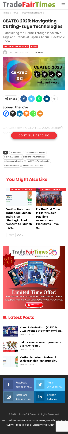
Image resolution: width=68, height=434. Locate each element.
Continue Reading (33, 135)
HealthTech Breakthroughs (38, 161)
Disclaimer (39, 424)
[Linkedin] (20, 113)
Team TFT (6, 420)
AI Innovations (16, 152)
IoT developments (11, 166)
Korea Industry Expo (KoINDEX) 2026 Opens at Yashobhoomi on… (41, 329)
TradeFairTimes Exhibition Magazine (32, 420)
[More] (40, 113)
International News (16, 46)
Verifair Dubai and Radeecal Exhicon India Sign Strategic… (38, 359)
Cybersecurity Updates (13, 161)
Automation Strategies (36, 152)
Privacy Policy (54, 424)
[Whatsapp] (33, 113)
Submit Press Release (18, 424)
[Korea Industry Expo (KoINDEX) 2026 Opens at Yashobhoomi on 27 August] (10, 331)
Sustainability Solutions (33, 166)
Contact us (60, 420)
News (34, 46)
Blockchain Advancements (34, 157)
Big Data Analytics (11, 157)
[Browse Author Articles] (5, 52)
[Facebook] (6, 113)
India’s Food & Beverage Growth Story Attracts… (40, 344)
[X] (13, 113)
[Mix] (26, 113)
